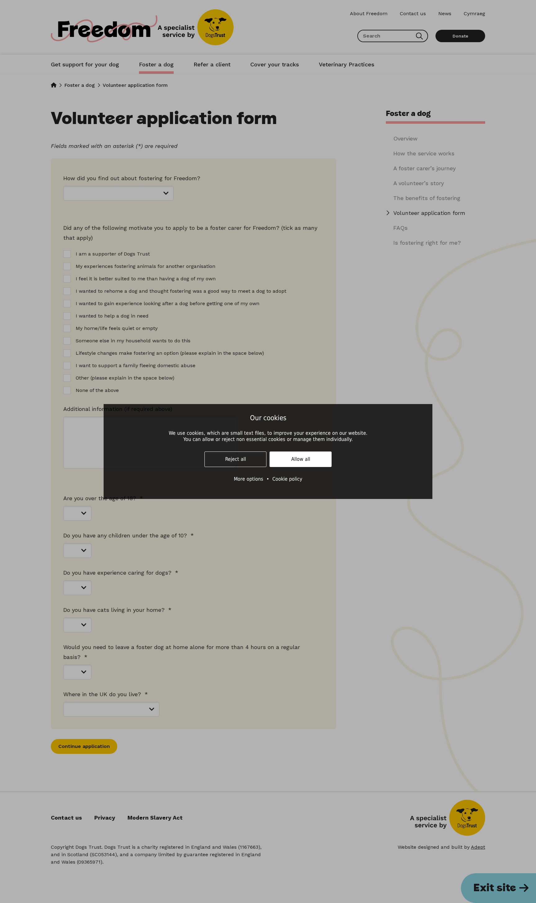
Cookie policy (287, 479)
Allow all (300, 459)
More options (248, 479)
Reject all (235, 459)
